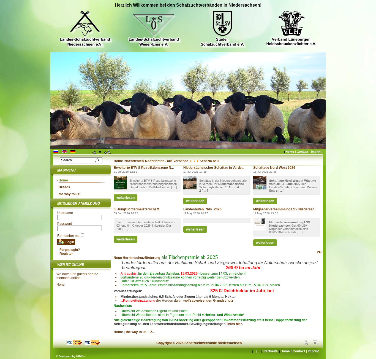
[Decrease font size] (94, 152)
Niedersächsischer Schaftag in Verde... (213, 168)
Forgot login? (69, 250)
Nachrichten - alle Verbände (166, 161)
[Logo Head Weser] (153, 29)
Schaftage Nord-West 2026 (274, 168)
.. (259, 351)
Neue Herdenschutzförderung (137, 258)
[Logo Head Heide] (291, 29)
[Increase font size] (107, 152)
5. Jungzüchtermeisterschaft (136, 209)
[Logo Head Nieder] (84, 29)
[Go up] (315, 344)
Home (289, 151)
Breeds (64, 187)
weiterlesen (125, 198)
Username (65, 213)
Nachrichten (134, 161)
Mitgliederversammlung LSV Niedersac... (285, 209)
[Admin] (306, 344)
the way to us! (69, 194)
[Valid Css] (92, 344)
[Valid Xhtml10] (74, 344)
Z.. (152, 332)
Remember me (68, 236)
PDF (320, 252)
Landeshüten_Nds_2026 (202, 209)
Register (66, 254)
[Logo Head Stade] (222, 29)
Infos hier (234, 324)
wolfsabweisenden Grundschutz (208, 300)
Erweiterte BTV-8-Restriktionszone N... (144, 168)
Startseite (270, 351)
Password (64, 224)
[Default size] (100, 152)
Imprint (316, 151)
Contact (302, 151)
